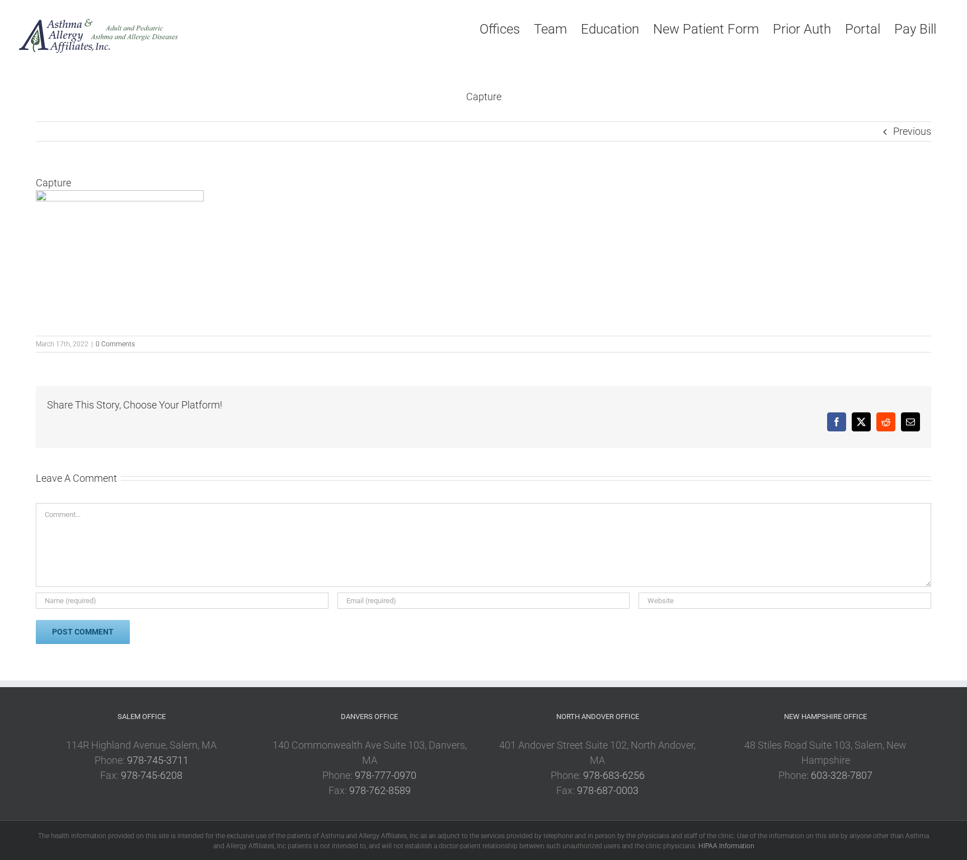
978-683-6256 (614, 775)
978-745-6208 (151, 775)
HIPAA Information (726, 846)
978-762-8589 (380, 790)
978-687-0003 (608, 790)
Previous (912, 131)
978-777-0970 (385, 775)
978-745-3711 (158, 760)
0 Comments (115, 344)
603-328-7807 (841, 775)
